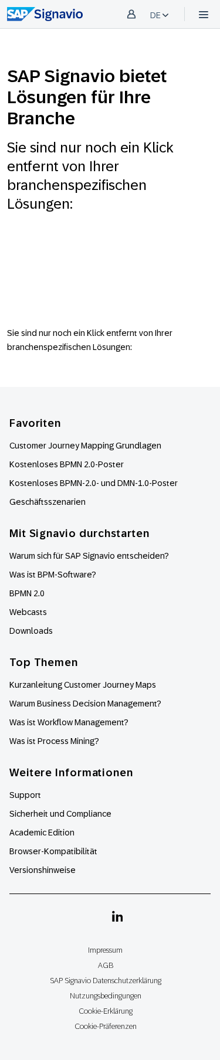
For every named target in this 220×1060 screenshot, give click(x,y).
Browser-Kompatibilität (53, 851)
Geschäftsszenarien (47, 502)
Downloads (31, 631)
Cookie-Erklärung (106, 1011)
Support (25, 795)
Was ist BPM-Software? (52, 574)
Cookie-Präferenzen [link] (106, 1026)
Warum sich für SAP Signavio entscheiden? (89, 555)
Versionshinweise (42, 870)
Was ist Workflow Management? (68, 722)
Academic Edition (42, 832)
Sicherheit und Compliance (60, 813)
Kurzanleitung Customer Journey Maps (82, 684)
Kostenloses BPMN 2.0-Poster (66, 464)
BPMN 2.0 (27, 593)
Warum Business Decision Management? (85, 703)
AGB (105, 965)
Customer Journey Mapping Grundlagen (85, 445)
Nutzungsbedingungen (105, 995)
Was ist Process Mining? (54, 741)
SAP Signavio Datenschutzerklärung (105, 980)
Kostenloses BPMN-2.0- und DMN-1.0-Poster (93, 483)
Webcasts (28, 612)
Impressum (105, 950)
